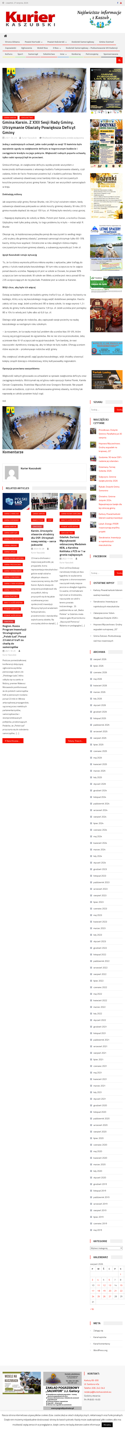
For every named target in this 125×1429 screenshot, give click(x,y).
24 (93, 1296)
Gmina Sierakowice (13, 570)
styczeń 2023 (99, 941)
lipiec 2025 (98, 744)
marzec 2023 (99, 928)
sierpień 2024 (99, 816)
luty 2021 (97, 1092)
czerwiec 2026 (100, 672)
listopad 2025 (99, 718)
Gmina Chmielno (11, 513)
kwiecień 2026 (100, 685)
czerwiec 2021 (100, 1066)
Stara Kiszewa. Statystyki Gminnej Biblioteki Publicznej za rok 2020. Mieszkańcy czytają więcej (14, 740)
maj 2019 (97, 1230)
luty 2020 (97, 1171)
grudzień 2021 (100, 1026)
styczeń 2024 (99, 862)
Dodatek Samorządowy (83, 41)
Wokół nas (42, 47)
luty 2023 (97, 934)
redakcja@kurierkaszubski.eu (97, 1391)
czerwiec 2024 (100, 829)
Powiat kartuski (32, 41)
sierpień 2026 (99, 659)
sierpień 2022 (99, 974)
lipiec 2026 (98, 665)
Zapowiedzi (10, 47)
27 (110, 1296)
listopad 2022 (99, 954)
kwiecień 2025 (100, 764)
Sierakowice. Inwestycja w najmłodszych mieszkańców (110, 541)
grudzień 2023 (100, 869)
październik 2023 (101, 882)
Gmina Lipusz (10, 551)
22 (121, 1290)
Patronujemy (92, 54)
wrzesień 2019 (100, 1203)
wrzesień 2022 (100, 967)
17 (93, 1290)
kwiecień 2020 (100, 1157)
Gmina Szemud (106, 41)
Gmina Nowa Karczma (14, 558)
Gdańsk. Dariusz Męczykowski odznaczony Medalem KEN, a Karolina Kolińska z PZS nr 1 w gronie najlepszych (73, 546)
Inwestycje (38, 520)
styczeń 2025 (99, 783)
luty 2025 (97, 777)
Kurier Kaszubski (29, 137)
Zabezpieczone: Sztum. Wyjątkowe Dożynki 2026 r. (105, 615)
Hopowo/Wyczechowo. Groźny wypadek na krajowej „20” (109, 447)
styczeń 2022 (99, 1020)
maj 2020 (97, 1151)
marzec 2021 (99, 1085)
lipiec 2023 (98, 902)
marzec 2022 (99, 1007)
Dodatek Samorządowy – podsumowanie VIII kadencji (91, 47)
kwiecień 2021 (100, 1079)
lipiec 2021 (98, 1059)
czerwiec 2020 (100, 1144)
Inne (62, 54)
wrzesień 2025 (100, 731)
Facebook (99, 556)
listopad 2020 (99, 1111)
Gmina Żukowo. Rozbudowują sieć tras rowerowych (107, 638)
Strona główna (12, 41)
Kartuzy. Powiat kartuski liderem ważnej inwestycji (107, 592)
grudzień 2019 (100, 1184)
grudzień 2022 (100, 947)
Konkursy (76, 54)
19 (104, 1290)
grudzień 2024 (100, 790)
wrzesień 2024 (100, 810)
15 (121, 1285)
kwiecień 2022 (100, 1000)
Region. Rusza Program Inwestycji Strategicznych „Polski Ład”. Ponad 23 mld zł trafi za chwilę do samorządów (14, 636)
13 (110, 1285)
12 (104, 1285)
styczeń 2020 (99, 1177)
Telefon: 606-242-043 (94, 1387)
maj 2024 (97, 836)
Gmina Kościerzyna (12, 539)
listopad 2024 (99, 797)
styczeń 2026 (99, 705)
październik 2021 (101, 1039)
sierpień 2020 (99, 1131)
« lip (92, 1308)
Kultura (8, 54)
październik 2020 (101, 1118)
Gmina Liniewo (10, 545)
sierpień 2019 (99, 1210)
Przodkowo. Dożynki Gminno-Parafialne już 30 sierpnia (110, 433)
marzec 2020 (99, 1164)
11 (98, 1285)
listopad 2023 (99, 875)
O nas (56, 47)
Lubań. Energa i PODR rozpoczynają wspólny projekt (109, 527)
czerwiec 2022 (100, 987)
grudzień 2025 (100, 711)
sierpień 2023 (99, 895)
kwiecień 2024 (100, 842)
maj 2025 (97, 757)
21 (115, 1290)
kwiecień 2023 (100, 921)
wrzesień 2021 (100, 1046)
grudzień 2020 (100, 1105)
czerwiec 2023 (100, 908)
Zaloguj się (98, 1330)
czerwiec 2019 (100, 1223)
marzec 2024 (99, 849)
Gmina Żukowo (11, 596)
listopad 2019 (99, 1190)
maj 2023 (97, 915)
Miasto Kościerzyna (13, 602)
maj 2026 (97, 678)
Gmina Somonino (12, 577)
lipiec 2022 (98, 980)
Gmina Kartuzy (11, 532)
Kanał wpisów (99, 1337)
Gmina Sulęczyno (12, 589)
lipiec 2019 (98, 1216)
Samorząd (33, 54)
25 (98, 1296)
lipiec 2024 (98, 823)
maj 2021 (97, 1072)
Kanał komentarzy (101, 1343)
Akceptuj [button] (107, 1424)
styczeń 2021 (99, 1098)
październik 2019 (101, 1197)
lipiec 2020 (98, 1138)
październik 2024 (101, 803)
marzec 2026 (99, 692)
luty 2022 (97, 1013)
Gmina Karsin (10, 117)
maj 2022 (97, 993)
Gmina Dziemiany (11, 520)
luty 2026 (97, 698)
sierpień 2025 (99, 738)
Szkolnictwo (49, 54)
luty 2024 (97, 856)
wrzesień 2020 (100, 1125)
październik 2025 (101, 724)
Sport (20, 54)
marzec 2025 (99, 770)
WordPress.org (100, 1350)
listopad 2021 (99, 1033)
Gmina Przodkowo (12, 564)
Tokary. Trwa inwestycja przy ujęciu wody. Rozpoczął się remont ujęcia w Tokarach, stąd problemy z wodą (77, 740)
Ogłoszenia (26, 47)
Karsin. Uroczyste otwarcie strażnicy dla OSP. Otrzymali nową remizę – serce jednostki (43, 538)
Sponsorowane (111, 54)
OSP (50, 520)
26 (104, 1296)
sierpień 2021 (99, 1052)
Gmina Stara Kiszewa (13, 583)
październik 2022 (101, 961)
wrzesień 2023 (100, 888)
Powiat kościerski (55, 41)
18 (98, 1290)
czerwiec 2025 (100, 751)
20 (110, 1290)
